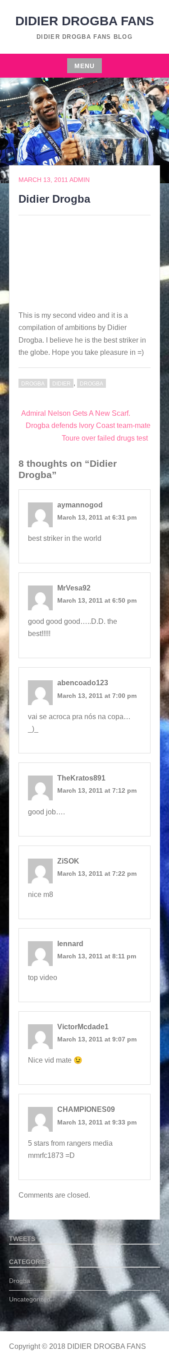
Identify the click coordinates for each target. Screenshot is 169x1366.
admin (79, 179)
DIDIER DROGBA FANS (84, 21)
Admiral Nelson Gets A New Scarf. (75, 413)
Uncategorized (29, 1299)
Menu (84, 66)
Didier (61, 384)
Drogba (33, 384)
